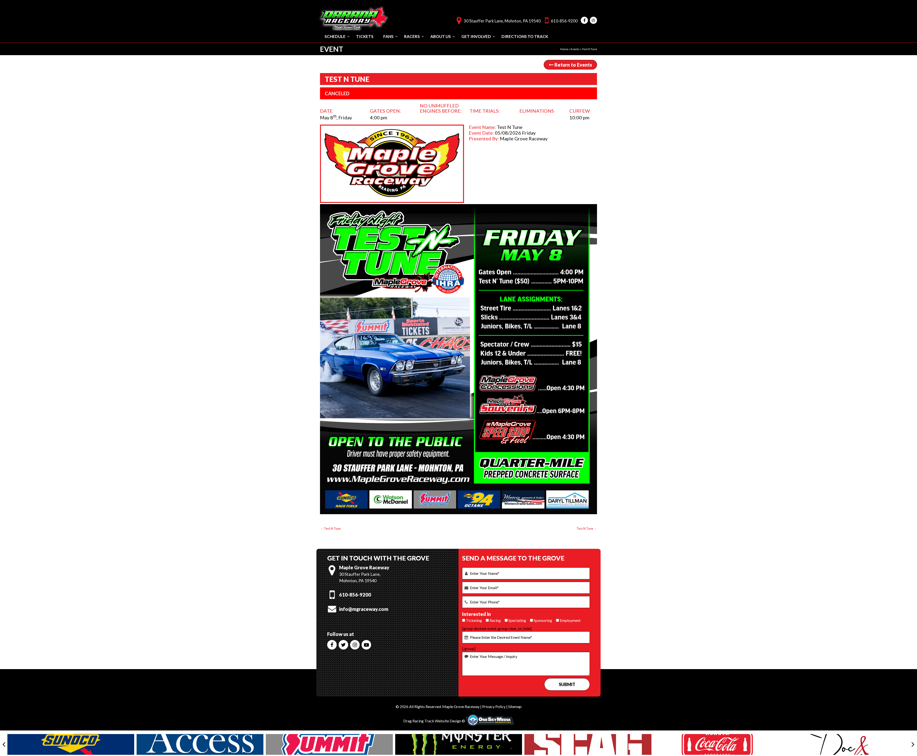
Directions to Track (524, 36)
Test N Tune (332, 528)
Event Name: (482, 127)
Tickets (364, 36)
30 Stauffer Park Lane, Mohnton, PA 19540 (502, 20)
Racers (412, 36)
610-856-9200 (564, 20)
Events (575, 49)
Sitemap (515, 706)
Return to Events (573, 65)
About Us (440, 36)
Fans (388, 36)
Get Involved (476, 36)
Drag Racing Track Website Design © (434, 721)
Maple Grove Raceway (461, 706)
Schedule (335, 36)
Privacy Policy (494, 706)
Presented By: (484, 138)
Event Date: (481, 132)
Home (564, 49)
